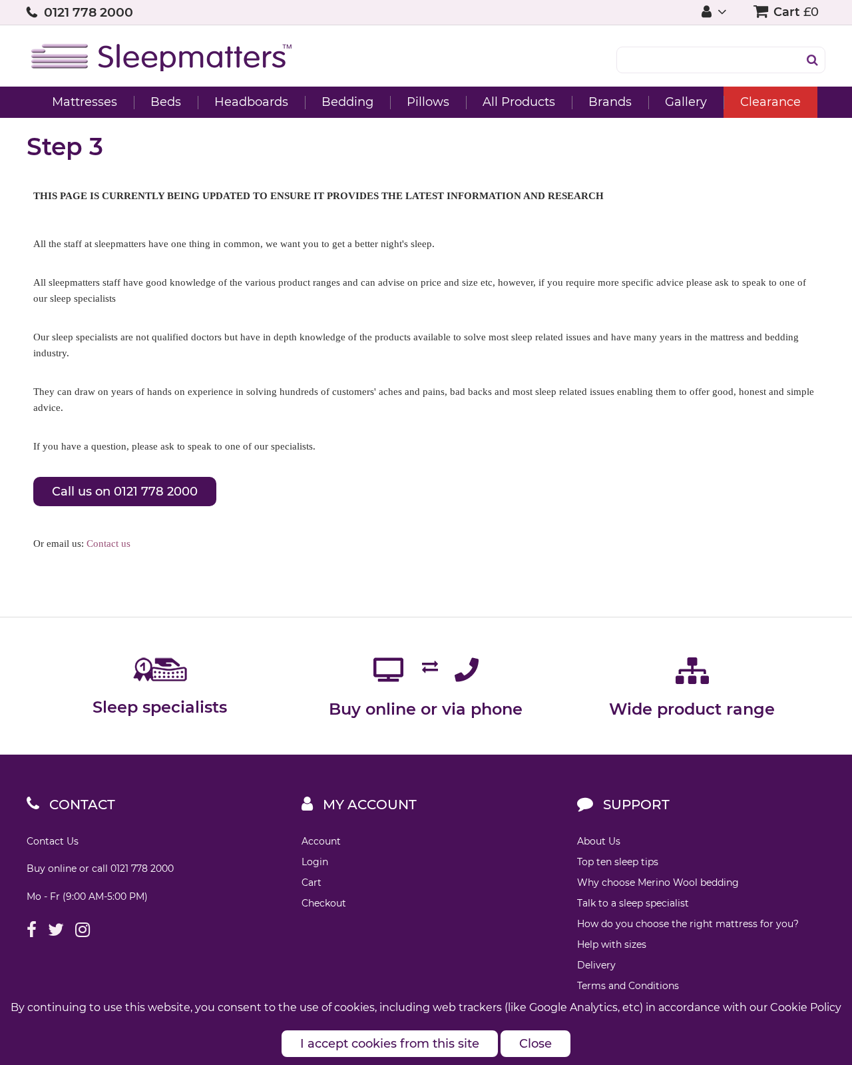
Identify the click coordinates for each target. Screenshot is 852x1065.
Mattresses (84, 102)
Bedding (347, 102)
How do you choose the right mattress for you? (688, 924)
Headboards (251, 102)
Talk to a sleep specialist (633, 903)
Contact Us (53, 841)
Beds (165, 102)
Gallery (686, 102)
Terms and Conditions (628, 986)
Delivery (596, 965)
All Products (519, 102)
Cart (311, 882)
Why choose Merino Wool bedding (658, 882)
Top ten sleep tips (617, 862)
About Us (598, 841)
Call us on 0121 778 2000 (125, 491)
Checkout (324, 903)
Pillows (428, 102)
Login (315, 862)
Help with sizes (611, 944)
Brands (610, 102)
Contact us (108, 543)
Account (321, 841)
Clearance (770, 102)
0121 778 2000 (88, 12)
